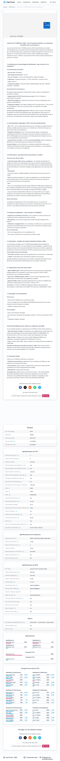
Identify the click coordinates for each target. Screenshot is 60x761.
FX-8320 (35, 702)
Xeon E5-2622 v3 (10, 692)
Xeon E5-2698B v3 (10, 702)
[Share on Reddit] (30, 387)
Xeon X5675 (35, 710)
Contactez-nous (32, 757)
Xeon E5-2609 (36, 720)
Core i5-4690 (36, 717)
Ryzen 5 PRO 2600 (10, 675)
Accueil (19, 2)
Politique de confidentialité (47, 758)
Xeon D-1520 (36, 700)
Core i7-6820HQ (36, 677)
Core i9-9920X (36, 682)
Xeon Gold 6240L (10, 700)
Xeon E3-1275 (36, 692)
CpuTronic (10, 2)
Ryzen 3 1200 (36, 685)
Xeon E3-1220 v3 (10, 717)
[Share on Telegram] (39, 387)
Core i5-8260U (36, 695)
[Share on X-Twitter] (25, 387)
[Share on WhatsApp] (34, 387)
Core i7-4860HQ (36, 712)
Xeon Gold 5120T (10, 695)
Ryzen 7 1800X (9, 677)
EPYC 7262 (8, 712)
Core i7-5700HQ (10, 680)
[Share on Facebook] (20, 387)
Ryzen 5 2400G (9, 685)
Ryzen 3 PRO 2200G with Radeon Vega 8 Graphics (18, 710)
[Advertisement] (26, 24)
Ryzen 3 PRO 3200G (11, 682)
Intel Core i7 (12, 7)
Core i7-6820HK (36, 675)
